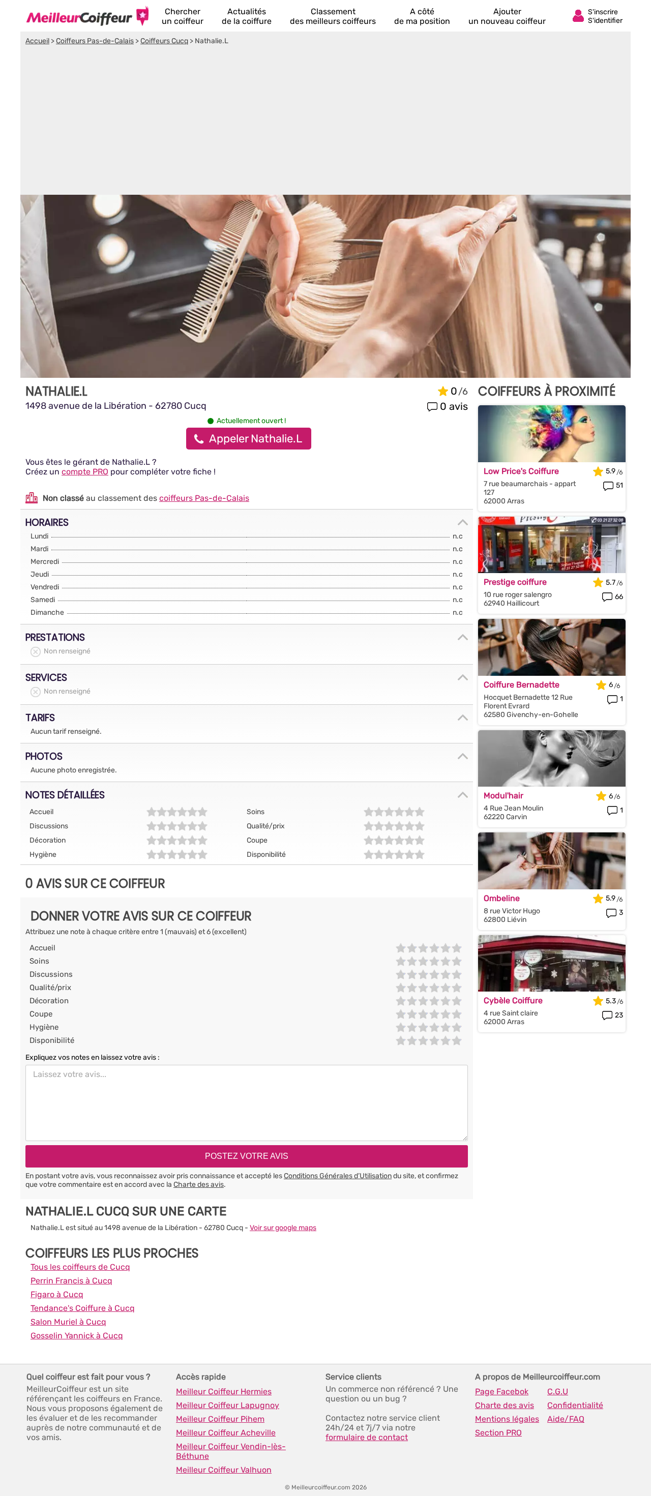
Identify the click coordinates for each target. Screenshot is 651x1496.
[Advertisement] (325, 121)
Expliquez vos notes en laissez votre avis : (92, 1057)
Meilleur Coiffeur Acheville (226, 1433)
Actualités (247, 16)
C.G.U (557, 1391)
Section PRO (498, 1433)
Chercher (182, 16)
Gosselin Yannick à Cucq (77, 1335)
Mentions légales (507, 1419)
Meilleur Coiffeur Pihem (220, 1419)
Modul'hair (503, 795)
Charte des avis (198, 1184)
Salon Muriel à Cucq (68, 1322)
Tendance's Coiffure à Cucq (83, 1308)
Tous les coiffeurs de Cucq (80, 1267)
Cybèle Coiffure (513, 1000)
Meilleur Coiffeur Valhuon (224, 1470)
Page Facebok (501, 1391)
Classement (333, 16)
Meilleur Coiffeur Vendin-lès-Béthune (231, 1451)
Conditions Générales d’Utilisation (338, 1176)
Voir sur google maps (283, 1227)
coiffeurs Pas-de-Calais (204, 498)
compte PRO (85, 471)
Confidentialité (575, 1405)
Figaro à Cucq (57, 1294)
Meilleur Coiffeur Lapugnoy (227, 1405)
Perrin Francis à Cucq (71, 1280)
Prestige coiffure (515, 582)
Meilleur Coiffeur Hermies (224, 1391)
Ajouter (507, 16)
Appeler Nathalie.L (255, 438)
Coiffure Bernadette (521, 685)
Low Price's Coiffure (521, 471)
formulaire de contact (367, 1437)
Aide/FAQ (565, 1419)
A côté (422, 16)
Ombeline (502, 898)
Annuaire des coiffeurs (87, 15)
